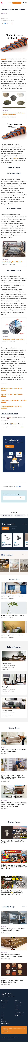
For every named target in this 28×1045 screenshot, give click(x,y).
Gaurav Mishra (6, 117)
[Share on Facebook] (7, 23)
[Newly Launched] (14, 534)
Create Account (17, 2)
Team (2, 1012)
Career (2, 1014)
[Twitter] (15, 1015)
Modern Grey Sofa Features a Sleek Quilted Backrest (3, 567)
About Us (3, 1019)
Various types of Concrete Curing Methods (11, 407)
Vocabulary (17, 1009)
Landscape (4, 800)
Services (3, 1007)
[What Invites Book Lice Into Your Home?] (14, 832)
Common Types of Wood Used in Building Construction (13, 981)
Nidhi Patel (5, 264)
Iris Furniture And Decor (3, 570)
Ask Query (9, 446)
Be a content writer (5, 1000)
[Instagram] (20, 1015)
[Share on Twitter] (2, 23)
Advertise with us (4, 1002)
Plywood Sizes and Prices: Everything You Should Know (11, 955)
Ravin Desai (14, 423)
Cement (3, 59)
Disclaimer (3, 1038)
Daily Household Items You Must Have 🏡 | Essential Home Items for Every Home (14, 866)
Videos (16, 1007)
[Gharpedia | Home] (2, 3)
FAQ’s (2, 1017)
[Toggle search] (23, 2)
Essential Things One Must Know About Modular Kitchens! (13, 929)
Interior (3, 747)
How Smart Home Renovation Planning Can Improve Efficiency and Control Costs (13, 777)
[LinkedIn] (17, 1015)
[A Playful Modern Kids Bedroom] (14, 565)
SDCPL (22, 426)
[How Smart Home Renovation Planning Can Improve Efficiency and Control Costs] (14, 764)
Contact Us (3, 1021)
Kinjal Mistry (5, 18)
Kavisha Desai (6, 958)
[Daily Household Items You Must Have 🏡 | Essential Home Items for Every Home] (14, 856)
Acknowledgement (5, 1023)
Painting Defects (7, 663)
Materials (4, 13)
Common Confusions (19, 1002)
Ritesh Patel (5, 341)
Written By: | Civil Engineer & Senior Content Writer (13, 419)
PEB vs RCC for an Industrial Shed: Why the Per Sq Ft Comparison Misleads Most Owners (13, 804)
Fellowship (3, 1004)
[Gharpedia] (7, 993)
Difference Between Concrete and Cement (11, 389)
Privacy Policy (9, 1038)
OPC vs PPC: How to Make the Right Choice (12, 395)
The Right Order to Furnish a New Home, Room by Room (13, 750)
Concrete (5, 336)
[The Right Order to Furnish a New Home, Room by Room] (14, 738)
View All (23, 554)
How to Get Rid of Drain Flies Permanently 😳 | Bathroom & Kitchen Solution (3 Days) (12, 892)
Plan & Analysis (18, 1004)
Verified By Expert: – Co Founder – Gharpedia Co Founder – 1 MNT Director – (12, 425)
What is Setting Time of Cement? (12, 262)
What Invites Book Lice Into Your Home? (13, 842)
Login (10, 2)
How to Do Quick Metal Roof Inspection (12, 596)
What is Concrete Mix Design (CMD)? (14, 339)
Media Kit (17, 1000)
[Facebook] (23, 1015)
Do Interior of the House (6, 515)
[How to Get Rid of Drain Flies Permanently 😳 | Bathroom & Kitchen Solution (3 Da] (14, 882)
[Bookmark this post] (12, 23)
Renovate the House (20, 515)
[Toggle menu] (26, 3)
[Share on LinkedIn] (5, 23)
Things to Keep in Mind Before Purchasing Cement (14, 401)
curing (16, 158)
